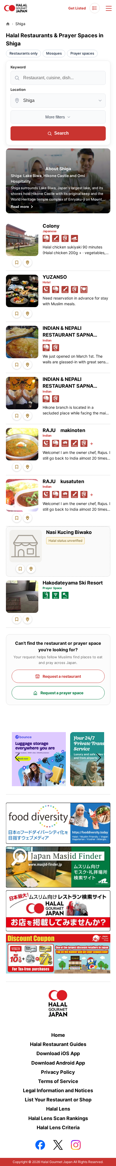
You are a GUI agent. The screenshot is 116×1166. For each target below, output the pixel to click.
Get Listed (77, 8)
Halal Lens (58, 1109)
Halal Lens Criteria (58, 1127)
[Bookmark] (16, 262)
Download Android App (58, 1063)
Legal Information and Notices (58, 1090)
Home (58, 1035)
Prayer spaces (82, 53)
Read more (20, 207)
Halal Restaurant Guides (58, 1044)
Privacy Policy (58, 1072)
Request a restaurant (62, 676)
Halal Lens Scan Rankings (58, 1118)
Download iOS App (58, 1053)
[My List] (95, 8)
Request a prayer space (61, 692)
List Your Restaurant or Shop (58, 1099)
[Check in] (27, 262)
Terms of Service (58, 1081)
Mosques (54, 53)
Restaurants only (23, 53)
